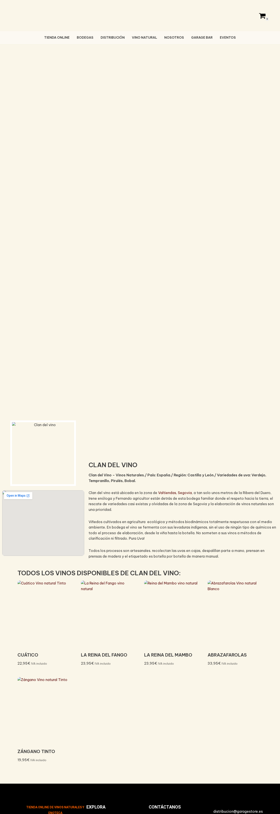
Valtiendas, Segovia (175, 493)
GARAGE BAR (202, 38)
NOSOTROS (174, 38)
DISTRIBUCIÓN (113, 38)
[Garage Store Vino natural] (140, 15)
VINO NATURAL (144, 38)
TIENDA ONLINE (57, 38)
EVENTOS (228, 38)
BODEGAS (85, 38)
